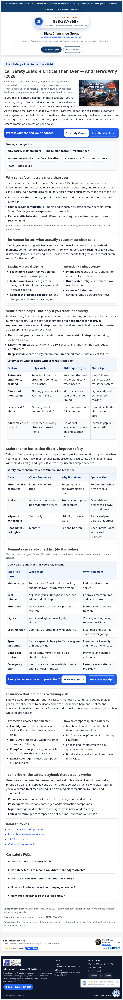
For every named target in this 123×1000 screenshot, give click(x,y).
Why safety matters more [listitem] (24, 151)
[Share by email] (118, 948)
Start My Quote (76, 133)
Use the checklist (103, 133)
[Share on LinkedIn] (115, 948)
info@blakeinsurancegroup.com (67, 966)
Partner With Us (72, 49)
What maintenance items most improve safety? (42, 878)
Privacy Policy (99, 995)
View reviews (32, 948)
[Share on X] (112, 948)
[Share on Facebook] (109, 948)
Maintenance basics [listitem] (20, 158)
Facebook (93, 976)
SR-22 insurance (18, 839)
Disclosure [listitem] (25, 166)
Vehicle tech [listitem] (81, 151)
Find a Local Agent (51, 49)
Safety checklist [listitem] (47, 158)
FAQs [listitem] (10, 166)
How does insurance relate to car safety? (38, 895)
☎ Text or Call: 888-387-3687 (18, 987)
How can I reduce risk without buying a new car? (43, 887)
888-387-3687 (66, 21)
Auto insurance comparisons (26, 829)
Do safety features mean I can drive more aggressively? (48, 870)
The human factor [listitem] (57, 151)
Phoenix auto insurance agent (27, 834)
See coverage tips (101, 679)
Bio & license (106, 944)
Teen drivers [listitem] (99, 158)
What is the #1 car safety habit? (32, 861)
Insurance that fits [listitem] (74, 158)
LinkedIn (108, 976)
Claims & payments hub (23, 844)
